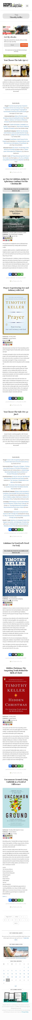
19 (12, 977)
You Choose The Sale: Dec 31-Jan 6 (16, 413)
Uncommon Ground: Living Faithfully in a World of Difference (16, 781)
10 (3, 973)
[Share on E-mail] (16, 165)
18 (7, 977)
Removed (13, 278)
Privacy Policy (25, 1012)
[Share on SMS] (21, 165)
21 (20, 977)
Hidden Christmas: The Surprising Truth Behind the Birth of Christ (16, 670)
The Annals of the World (14, 485)
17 (3, 977)
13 (16, 973)
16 (28, 973)
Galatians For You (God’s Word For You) (16, 544)
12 (12, 973)
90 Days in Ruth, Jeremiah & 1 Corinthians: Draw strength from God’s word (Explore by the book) (16, 493)
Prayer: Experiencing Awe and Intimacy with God (16, 289)
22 (24, 977)
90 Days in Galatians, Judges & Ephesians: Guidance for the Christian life (16, 181)
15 (24, 973)
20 (16, 977)
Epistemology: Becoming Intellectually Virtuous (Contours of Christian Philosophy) (17, 472)
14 (20, 973)
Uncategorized (13, 169)
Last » (16, 923)
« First (16, 916)
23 (28, 977)
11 (7, 973)
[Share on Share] (10, 165)
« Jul (15, 986)
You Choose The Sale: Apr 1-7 (16, 60)
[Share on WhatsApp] (18, 165)
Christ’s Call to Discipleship (13, 460)
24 (3, 980)
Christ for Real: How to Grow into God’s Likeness (17, 461)
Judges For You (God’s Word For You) (20, 134)
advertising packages (21, 958)
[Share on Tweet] (13, 165)
